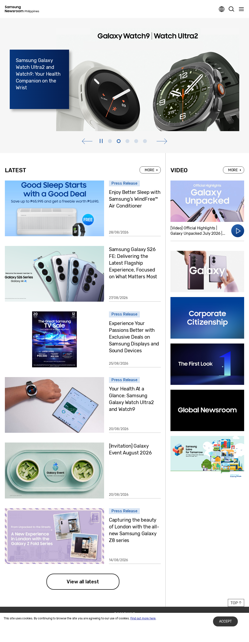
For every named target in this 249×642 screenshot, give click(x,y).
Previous (87, 141)
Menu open (241, 9)
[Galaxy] (207, 271)
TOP (234, 603)
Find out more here (143, 618)
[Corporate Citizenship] (207, 317)
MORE (149, 170)
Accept (225, 621)
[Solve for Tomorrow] (207, 456)
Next (162, 141)
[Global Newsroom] (207, 410)
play (101, 141)
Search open (231, 9)
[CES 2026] (207, 364)
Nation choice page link (222, 9)
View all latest (83, 582)
